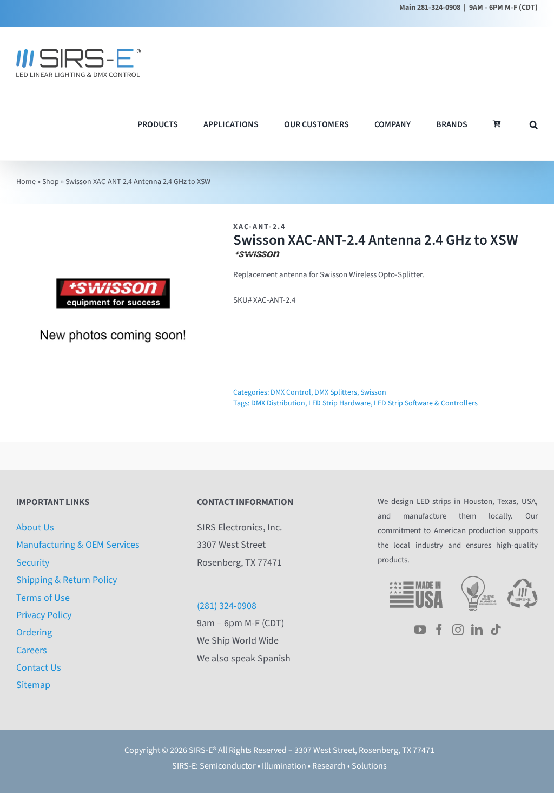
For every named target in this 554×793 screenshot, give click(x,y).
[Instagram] (458, 629)
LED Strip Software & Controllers (426, 403)
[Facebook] (439, 629)
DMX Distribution (278, 403)
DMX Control (291, 392)
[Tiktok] (496, 629)
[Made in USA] (416, 579)
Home (26, 181)
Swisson (373, 392)
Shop (50, 181)
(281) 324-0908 (226, 606)
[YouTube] (420, 629)
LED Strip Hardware (339, 403)
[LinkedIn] (477, 629)
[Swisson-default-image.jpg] (114, 318)
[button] (534, 124)
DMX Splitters (335, 392)
